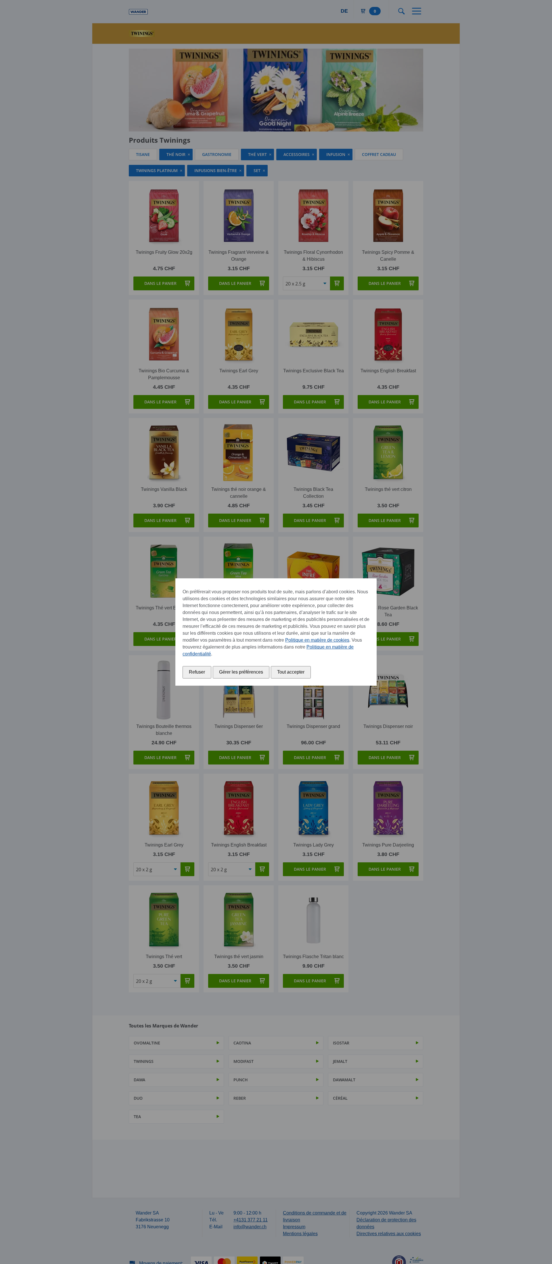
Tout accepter (290, 672)
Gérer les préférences (241, 672)
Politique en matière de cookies (317, 640)
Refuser (197, 672)
